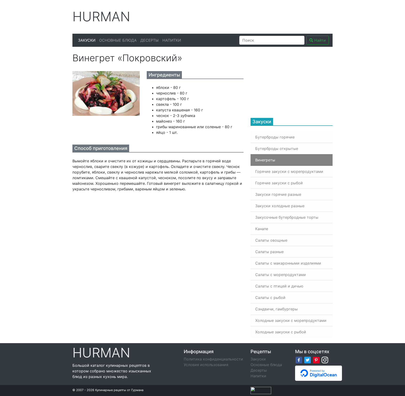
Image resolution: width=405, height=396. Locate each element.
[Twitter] (307, 359)
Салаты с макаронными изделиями (288, 263)
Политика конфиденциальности (213, 359)
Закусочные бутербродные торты (286, 217)
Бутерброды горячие (275, 137)
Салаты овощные (271, 240)
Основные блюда (118, 40)
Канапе (261, 228)
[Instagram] (325, 359)
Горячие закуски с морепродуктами (289, 171)
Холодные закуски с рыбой (280, 332)
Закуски (86, 40)
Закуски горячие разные (278, 194)
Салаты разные (269, 251)
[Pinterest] (316, 359)
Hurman (101, 17)
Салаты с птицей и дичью (279, 286)
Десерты (149, 40)
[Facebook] (299, 359)
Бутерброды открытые (276, 148)
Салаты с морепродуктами (280, 274)
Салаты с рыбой (270, 297)
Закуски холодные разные (279, 205)
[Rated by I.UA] (261, 390)
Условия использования (206, 364)
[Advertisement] (246, 16)
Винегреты (265, 160)
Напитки (171, 40)
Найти (319, 40)
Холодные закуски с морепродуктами (290, 320)
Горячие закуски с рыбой (279, 183)
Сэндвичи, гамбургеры (276, 309)
